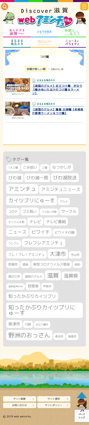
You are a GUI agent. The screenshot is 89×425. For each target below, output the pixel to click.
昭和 (77, 264)
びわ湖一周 (37, 178)
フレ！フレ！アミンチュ (26, 254)
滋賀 (53, 275)
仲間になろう (72, 32)
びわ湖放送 (65, 177)
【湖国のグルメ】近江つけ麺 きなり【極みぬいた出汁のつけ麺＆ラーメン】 (57, 89)
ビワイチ (40, 232)
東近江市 (14, 276)
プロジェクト (44, 42)
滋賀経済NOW (15, 286)
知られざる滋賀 (17, 32)
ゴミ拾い (30, 211)
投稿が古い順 (57, 69)
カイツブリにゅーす (31, 200)
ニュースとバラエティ (72, 42)
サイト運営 (53, 399)
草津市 (14, 324)
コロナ (13, 211)
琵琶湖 (33, 286)
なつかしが (61, 167)
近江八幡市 (42, 324)
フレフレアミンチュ (43, 243)
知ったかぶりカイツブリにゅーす (41, 310)
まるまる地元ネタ (17, 42)
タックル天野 (16, 222)
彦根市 (13, 264)
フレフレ (13, 243)
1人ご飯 (13, 167)
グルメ (64, 201)
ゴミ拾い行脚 (49, 212)
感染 (25, 264)
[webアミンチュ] (44, 17)
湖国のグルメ (33, 276)
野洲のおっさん (29, 335)
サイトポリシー (53, 405)
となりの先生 (44, 32)
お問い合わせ (19, 405)
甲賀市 (47, 286)
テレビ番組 (56, 221)
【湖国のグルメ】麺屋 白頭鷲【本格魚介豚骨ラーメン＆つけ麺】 (57, 111)
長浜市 (59, 336)
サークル (68, 211)
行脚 (28, 324)
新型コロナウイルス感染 (51, 264)
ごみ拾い (30, 167)
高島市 (72, 336)
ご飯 (44, 167)
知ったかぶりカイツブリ (32, 296)
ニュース (17, 232)
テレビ (35, 221)
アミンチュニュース (60, 189)
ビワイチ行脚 (65, 232)
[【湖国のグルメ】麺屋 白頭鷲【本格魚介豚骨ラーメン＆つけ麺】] (17, 109)
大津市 (58, 253)
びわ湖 (14, 178)
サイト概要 (19, 399)
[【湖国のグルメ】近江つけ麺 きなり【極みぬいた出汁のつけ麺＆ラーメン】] (17, 85)
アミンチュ (22, 189)
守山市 (75, 254)
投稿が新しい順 (36, 69)
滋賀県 (71, 276)
